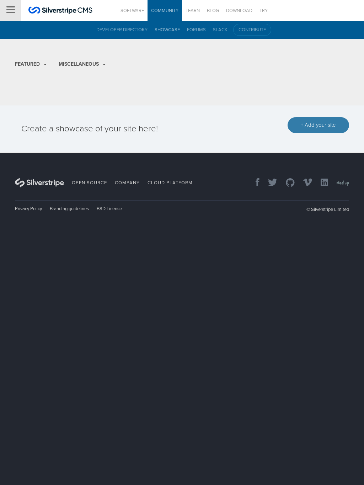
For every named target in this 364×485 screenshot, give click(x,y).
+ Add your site (318, 125)
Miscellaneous (79, 64)
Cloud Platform (170, 183)
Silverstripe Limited (330, 209)
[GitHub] (287, 183)
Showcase (167, 30)
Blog (213, 10)
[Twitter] (269, 183)
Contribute (252, 30)
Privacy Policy (28, 209)
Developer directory (122, 30)
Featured (28, 64)
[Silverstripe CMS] (60, 11)
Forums (196, 30)
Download (239, 10)
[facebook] (253, 183)
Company (127, 183)
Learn (193, 10)
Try (263, 10)
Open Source (89, 183)
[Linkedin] (321, 183)
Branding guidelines (69, 209)
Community (164, 10)
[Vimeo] (304, 183)
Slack (220, 30)
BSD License (109, 209)
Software (132, 10)
